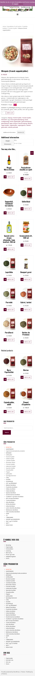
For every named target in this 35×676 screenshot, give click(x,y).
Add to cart (10, 113)
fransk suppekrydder (15, 121)
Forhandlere (9, 549)
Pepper (8, 472)
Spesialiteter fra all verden (14, 26)
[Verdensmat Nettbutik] (17, 6)
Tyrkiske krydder (10, 460)
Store (7, 558)
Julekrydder (9, 474)
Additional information (9, 132)
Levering (8, 551)
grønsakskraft (5, 123)
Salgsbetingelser (11, 556)
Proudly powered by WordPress (10, 672)
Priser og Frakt (10, 554)
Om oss (8, 662)
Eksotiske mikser (10, 462)
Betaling (8, 545)
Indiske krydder (10, 458)
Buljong (10, 118)
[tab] (9, 132)
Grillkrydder (9, 455)
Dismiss (21, 4)
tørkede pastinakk (13, 127)
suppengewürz (22, 125)
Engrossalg (9, 547)
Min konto (9, 552)
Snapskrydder (9, 470)
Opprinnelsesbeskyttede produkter (15, 451)
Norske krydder (10, 457)
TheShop (28, 672)
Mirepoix (30, 123)
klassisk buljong (22, 123)
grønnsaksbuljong (26, 121)
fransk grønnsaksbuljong (17, 119)
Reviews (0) (21, 132)
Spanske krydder (10, 468)
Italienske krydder (11, 466)
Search (7, 432)
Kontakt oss (9, 660)
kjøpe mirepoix (14, 123)
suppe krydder (5, 125)
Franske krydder (12, 28)
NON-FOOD (9, 525)
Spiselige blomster (11, 475)
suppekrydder (13, 125)
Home (4, 26)
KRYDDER (4, 119)
